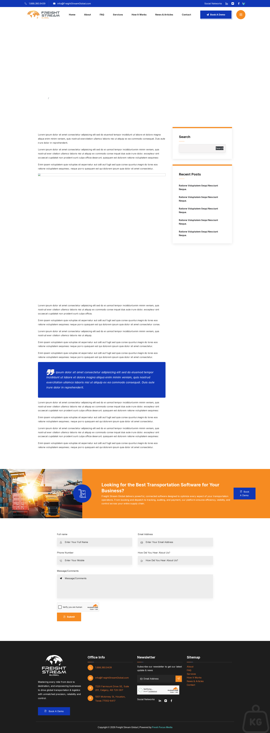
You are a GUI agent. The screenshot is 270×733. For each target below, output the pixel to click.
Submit (71, 616)
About (87, 14)
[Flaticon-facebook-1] (171, 700)
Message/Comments (68, 570)
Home (72, 14)
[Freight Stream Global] (42, 14)
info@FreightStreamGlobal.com (74, 3)
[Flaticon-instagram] (165, 700)
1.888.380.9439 (37, 3)
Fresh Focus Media (162, 727)
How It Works (139, 14)
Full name (62, 534)
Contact (186, 14)
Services (118, 14)
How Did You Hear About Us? (154, 552)
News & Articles (164, 14)
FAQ (102, 14)
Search (184, 137)
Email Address (145, 534)
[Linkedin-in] (159, 700)
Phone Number (65, 552)
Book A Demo (217, 14)
